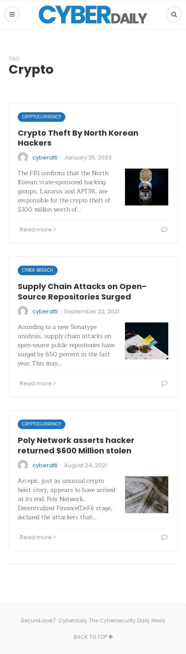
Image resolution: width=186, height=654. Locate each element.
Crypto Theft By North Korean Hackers (78, 137)
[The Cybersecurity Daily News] (93, 14)
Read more (36, 229)
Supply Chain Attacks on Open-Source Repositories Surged (82, 291)
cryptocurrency (41, 117)
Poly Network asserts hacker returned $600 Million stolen (76, 445)
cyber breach (37, 270)
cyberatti (45, 157)
